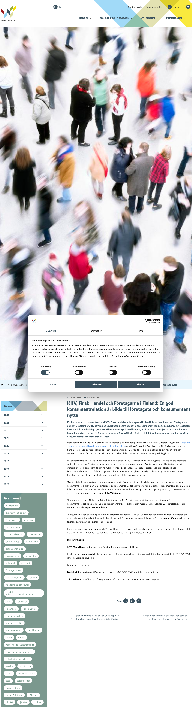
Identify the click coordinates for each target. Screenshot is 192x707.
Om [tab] (141, 331)
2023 (6, 438)
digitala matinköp (14, 548)
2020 (6, 461)
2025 (6, 422)
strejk (9, 673)
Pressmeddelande (93, 397)
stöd (8, 680)
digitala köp (32, 541)
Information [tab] (96, 331)
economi (25, 563)
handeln (33, 577)
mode (9, 637)
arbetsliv (28, 520)
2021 (6, 453)
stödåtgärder (23, 680)
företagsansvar (13, 570)
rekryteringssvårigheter (18, 659)
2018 (6, 476)
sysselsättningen (14, 695)
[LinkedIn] (132, 600)
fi (51, 7)
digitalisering (12, 556)
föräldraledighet (14, 577)
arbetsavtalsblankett (16, 512)
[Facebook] (138, 600)
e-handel (10, 563)
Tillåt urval (96, 384)
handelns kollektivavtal (17, 584)
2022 (6, 445)
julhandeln (11, 608)
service (9, 666)
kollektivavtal (29, 608)
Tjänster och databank (114, 18)
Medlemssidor (135, 7)
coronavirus (35, 534)
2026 (6, 414)
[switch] (79, 372)
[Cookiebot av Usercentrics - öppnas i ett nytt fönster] (147, 321)
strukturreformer (26, 673)
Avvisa (53, 384)
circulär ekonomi (14, 534)
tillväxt (9, 702)
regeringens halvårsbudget (19, 651)
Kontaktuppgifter (154, 7)
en (60, 7)
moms (21, 637)
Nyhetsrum (148, 18)
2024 (6, 430)
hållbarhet (22, 601)
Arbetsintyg (12, 520)
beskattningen (13, 527)
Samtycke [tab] (51, 331)
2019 (6, 468)
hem (8, 601)
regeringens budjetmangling (20, 644)
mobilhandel (34, 630)
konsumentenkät (14, 623)
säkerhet (33, 695)
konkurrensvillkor (14, 616)
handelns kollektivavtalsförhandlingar (20, 593)
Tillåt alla (139, 384)
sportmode (25, 666)
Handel (83, 18)
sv (55, 7)
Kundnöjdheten (13, 630)
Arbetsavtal (12, 505)
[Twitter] (125, 600)
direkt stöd (31, 556)
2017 (6, 484)
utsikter (37, 702)
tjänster (23, 702)
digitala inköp (13, 541)
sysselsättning (13, 687)
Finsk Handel (174, 18)
